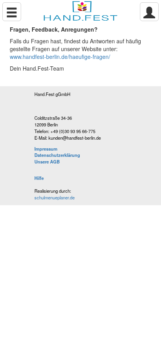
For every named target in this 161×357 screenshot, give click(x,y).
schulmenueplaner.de (54, 197)
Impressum (45, 149)
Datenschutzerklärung (57, 155)
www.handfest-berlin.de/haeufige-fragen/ (60, 56)
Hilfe (39, 178)
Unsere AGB (47, 161)
